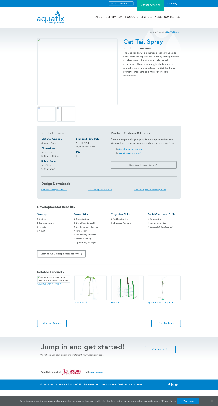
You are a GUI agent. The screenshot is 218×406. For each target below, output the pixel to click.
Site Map (113, 384)
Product (160, 32)
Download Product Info (141, 165)
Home (151, 32)
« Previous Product (52, 323)
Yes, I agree (189, 401)
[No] (212, 401)
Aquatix (50, 19)
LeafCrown (80, 302)
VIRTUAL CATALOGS (150, 5)
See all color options (129, 153)
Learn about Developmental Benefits (59, 253)
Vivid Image (136, 384)
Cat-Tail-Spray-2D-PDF (100, 189)
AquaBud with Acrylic (48, 284)
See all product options (130, 149)
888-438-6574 (96, 372)
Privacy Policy (102, 384)
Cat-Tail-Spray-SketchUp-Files (150, 189)
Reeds (114, 302)
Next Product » (166, 323)
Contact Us (158, 349)
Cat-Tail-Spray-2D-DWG (54, 189)
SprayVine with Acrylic (160, 302)
